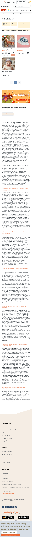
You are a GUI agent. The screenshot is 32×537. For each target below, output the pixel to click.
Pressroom (5, 478)
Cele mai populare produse (10, 430)
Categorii (4, 441)
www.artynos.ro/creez (8, 399)
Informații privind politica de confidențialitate (15, 487)
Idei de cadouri (6, 435)
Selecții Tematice (7, 438)
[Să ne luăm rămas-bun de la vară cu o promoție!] (4, 10)
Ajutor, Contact (6, 462)
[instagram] (6, 507)
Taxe (3, 460)
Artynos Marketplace (8, 457)
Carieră (4, 476)
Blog (3, 432)
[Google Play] (8, 517)
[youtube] (12, 507)
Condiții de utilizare (7, 481)
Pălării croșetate (8, 114)
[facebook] (3, 507)
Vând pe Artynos (6, 454)
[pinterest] (9, 507)
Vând (13, 2)
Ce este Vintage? (7, 451)
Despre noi (5, 473)
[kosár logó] (28, 2)
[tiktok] (15, 507)
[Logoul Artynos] (6, 2)
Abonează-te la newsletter (9, 427)
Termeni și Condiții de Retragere (11, 484)
